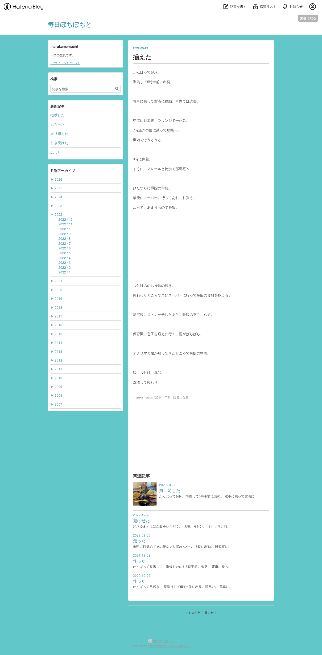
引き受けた (59, 142)
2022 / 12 (65, 219)
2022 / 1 (64, 272)
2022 (58, 214)
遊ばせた (141, 520)
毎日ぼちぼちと (70, 24)
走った (139, 540)
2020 (58, 289)
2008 (58, 395)
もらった (57, 124)
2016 (58, 324)
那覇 (170, 129)
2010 (58, 377)
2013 (58, 351)
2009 (58, 386)
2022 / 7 (64, 243)
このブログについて (65, 62)
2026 (58, 179)
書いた (210, 612)
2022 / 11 (65, 224)
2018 (58, 307)
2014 (58, 342)
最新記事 (57, 106)
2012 (58, 360)
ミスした (194, 612)
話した (55, 152)
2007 (58, 404)
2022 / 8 (64, 238)
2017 (58, 316)
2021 (58, 280)
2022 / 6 (64, 248)
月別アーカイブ (62, 170)
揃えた (142, 56)
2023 (58, 205)
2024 (58, 197)
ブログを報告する (179, 645)
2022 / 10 (65, 228)
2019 (58, 298)
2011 (58, 368)
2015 (58, 333)
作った (139, 561)
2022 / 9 (64, 233)
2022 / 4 (64, 257)
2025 (58, 188)
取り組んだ (59, 133)
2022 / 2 (64, 267)
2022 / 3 (64, 262)
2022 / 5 (64, 252)
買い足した (169, 490)
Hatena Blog (156, 645)
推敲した (57, 114)
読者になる (308, 18)
